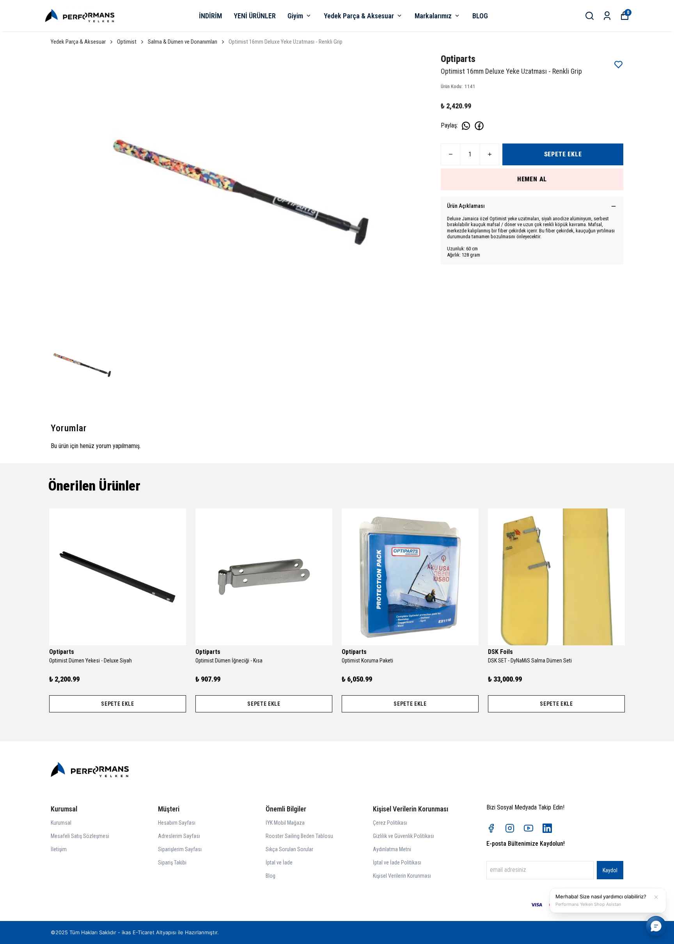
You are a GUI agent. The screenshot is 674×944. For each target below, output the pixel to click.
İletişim (59, 849)
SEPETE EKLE (563, 154)
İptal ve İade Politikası (397, 862)
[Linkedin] (547, 828)
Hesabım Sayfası (176, 823)
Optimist (127, 41)
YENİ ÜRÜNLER (255, 16)
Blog (270, 876)
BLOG (480, 16)
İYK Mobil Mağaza (285, 823)
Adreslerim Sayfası (179, 836)
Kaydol (610, 870)
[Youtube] (528, 828)
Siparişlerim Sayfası (180, 849)
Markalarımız (433, 16)
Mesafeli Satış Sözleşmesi (80, 836)
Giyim (295, 16)
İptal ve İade (279, 862)
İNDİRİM (210, 16)
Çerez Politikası (390, 823)
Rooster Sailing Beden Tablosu (299, 836)
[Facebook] (491, 828)
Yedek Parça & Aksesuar (359, 16)
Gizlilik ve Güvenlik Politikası (403, 836)
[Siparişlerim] (607, 16)
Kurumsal (61, 823)
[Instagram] (509, 828)
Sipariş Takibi (172, 862)
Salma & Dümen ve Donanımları (182, 41)
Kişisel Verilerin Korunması (402, 876)
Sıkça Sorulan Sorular (289, 849)
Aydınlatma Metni (392, 849)
